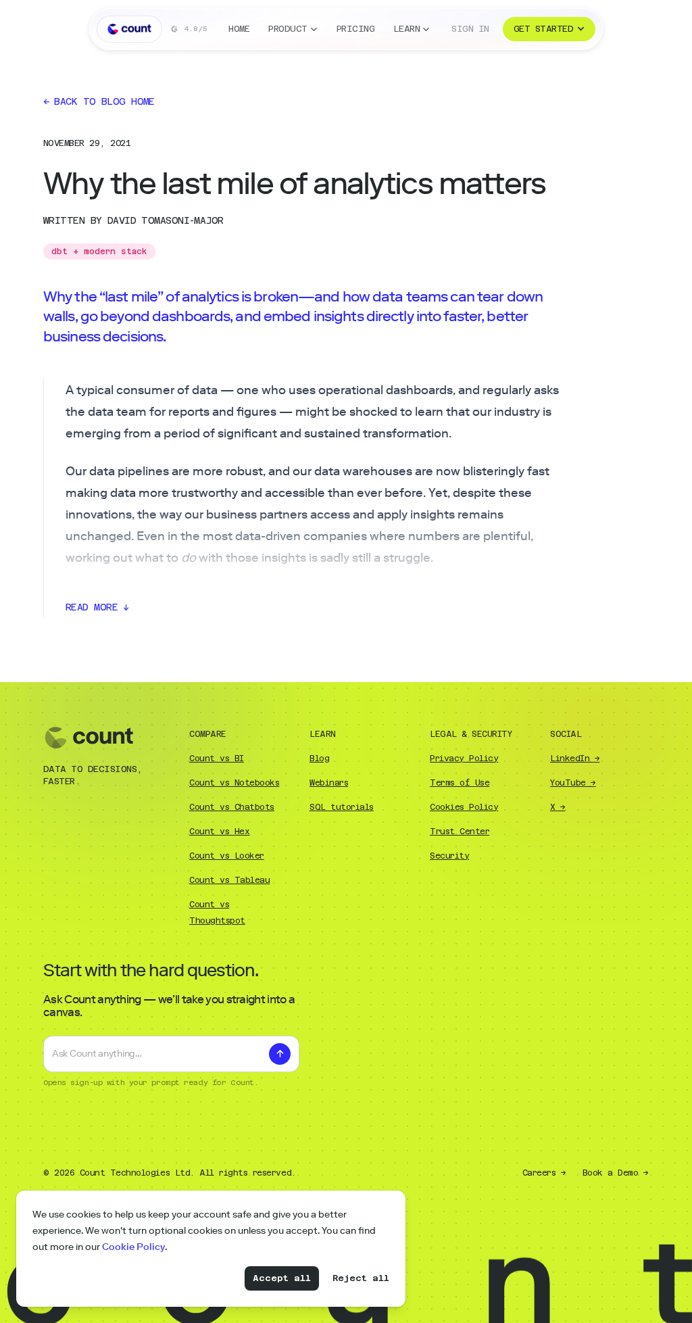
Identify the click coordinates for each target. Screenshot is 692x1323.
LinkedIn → (574, 758)
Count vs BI (216, 758)
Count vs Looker (226, 856)
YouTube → (573, 783)
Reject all (360, 1278)
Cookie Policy (133, 1247)
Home (238, 29)
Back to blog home (99, 101)
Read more (97, 607)
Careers (544, 1173)
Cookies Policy (464, 807)
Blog (319, 758)
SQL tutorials (342, 807)
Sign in (470, 29)
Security (449, 856)
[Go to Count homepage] (130, 29)
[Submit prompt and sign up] (280, 1054)
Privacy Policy (464, 758)
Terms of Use (459, 783)
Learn (406, 29)
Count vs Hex (219, 831)
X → (558, 807)
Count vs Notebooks (234, 783)
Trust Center (459, 831)
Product (287, 29)
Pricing (355, 29)
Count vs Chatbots (231, 807)
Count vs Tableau (229, 880)
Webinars (329, 783)
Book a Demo (616, 1173)
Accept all (282, 1278)
